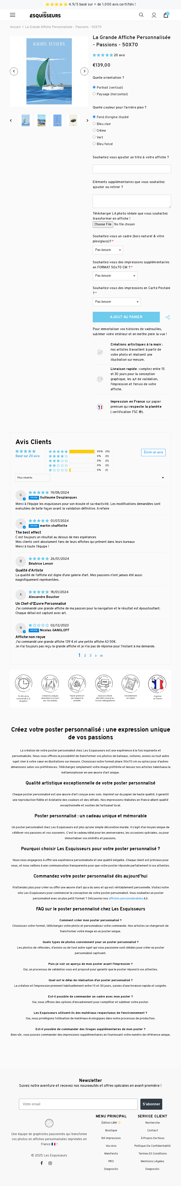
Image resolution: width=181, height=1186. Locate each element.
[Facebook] (44, 1163)
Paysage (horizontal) (112, 94)
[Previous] (14, 71)
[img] (39, 493)
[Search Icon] (141, 15)
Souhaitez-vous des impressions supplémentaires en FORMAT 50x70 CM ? (131, 265)
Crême (101, 131)
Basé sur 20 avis (27, 456)
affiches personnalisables (126, 898)
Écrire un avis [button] (153, 452)
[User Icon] (154, 15)
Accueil (15, 27)
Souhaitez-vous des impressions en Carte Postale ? (131, 290)
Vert (100, 138)
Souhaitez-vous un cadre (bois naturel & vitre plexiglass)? (128, 239)
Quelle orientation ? (108, 78)
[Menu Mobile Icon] (12, 15)
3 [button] (90, 656)
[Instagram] (53, 1163)
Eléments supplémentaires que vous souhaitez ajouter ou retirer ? (129, 184)
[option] (49, 71)
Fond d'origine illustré (113, 117)
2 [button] (85, 656)
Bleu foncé (105, 144)
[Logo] (44, 15)
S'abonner (151, 1104)
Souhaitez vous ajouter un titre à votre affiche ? (131, 157)
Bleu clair (104, 124)
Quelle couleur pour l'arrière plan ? (119, 108)
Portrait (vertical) (110, 88)
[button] (103, 55)
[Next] (84, 71)
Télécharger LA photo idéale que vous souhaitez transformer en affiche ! (130, 216)
